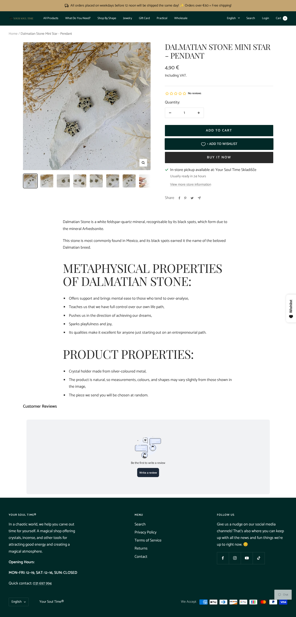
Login (265, 18)
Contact (141, 556)
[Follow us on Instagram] (235, 558)
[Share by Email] (199, 198)
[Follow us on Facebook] (223, 558)
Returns (141, 548)
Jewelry (127, 18)
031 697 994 (42, 583)
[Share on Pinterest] (185, 198)
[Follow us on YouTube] (247, 558)
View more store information (190, 184)
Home (13, 34)
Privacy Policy (145, 532)
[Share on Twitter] (192, 198)
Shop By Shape (107, 18)
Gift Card (144, 18)
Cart (281, 18)
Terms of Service (148, 540)
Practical (162, 18)
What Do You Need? (78, 18)
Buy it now (219, 157)
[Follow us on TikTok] (259, 558)
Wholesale (180, 18)
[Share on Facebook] (179, 198)
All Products (50, 18)
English (231, 18)
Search (250, 18)
